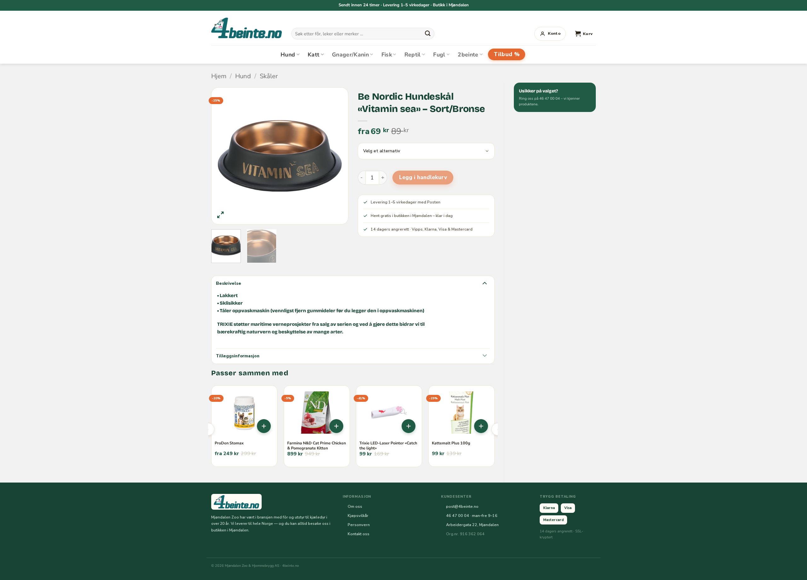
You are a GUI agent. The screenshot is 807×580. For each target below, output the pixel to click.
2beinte (468, 54)
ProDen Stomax (229, 443)
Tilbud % (507, 54)
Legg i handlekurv (423, 177)
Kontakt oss (358, 533)
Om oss (355, 506)
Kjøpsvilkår (358, 515)
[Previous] (228, 156)
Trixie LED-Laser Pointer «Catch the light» (388, 446)
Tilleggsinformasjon (237, 356)
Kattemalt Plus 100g (451, 443)
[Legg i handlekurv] (336, 426)
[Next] (331, 156)
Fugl (439, 54)
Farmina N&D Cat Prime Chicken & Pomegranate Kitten (316, 446)
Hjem (218, 76)
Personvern (359, 524)
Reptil (412, 54)
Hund (288, 54)
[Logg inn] (550, 34)
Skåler (269, 76)
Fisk (386, 54)
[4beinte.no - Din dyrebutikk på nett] (246, 28)
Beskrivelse (228, 283)
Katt (313, 54)
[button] (584, 33)
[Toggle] (484, 283)
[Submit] (427, 33)
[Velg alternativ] (264, 426)
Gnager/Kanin (350, 54)
